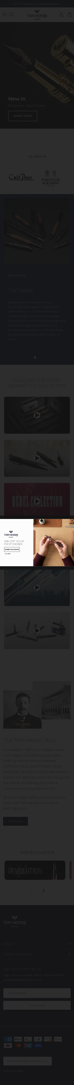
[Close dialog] (72, 520)
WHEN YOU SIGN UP (12, 549)
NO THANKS (8, 553)
